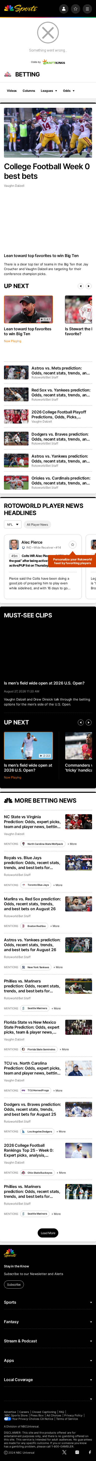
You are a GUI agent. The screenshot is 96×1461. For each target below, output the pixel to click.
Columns (29, 90)
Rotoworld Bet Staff (45, 377)
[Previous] (81, 286)
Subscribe (14, 1284)
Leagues (47, 90)
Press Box (37, 1415)
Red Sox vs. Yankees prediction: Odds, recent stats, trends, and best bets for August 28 (61, 392)
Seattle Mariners (37, 1008)
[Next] (89, 286)
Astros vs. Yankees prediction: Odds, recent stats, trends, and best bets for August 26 (32, 944)
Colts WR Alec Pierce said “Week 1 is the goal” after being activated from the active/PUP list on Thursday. (41, 560)
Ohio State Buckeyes (40, 1172)
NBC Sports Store (16, 1415)
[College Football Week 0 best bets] (48, 133)
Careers (24, 1412)
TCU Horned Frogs (38, 1090)
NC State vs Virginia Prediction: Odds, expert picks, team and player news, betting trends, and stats (32, 821)
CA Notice (46, 1419)
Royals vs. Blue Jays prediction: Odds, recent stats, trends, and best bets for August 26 (32, 862)
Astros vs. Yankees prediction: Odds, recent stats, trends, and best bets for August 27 (60, 458)
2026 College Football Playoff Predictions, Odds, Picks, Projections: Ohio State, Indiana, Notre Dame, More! (61, 414)
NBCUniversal (30, 1426)
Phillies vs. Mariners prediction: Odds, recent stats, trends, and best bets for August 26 (32, 986)
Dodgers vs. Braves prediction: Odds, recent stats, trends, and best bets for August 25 (32, 1109)
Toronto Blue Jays (38, 884)
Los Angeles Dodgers (40, 1131)
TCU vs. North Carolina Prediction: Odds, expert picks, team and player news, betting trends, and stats (32, 1068)
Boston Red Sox (37, 926)
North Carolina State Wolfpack (45, 843)
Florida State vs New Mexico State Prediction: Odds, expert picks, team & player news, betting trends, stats (31, 1027)
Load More (48, 1233)
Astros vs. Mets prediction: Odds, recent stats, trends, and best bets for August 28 (60, 370)
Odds (67, 90)
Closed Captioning (44, 1412)
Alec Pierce (31, 542)
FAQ (61, 1412)
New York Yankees (38, 967)
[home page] (20, 9)
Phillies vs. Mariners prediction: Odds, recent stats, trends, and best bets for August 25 (32, 1191)
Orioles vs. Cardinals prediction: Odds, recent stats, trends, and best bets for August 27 (61, 480)
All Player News (37, 524)
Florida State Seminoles (41, 1049)
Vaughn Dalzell (14, 185)
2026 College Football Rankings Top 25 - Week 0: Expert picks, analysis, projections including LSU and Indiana (31, 1150)
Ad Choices (54, 1415)
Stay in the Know (16, 1266)
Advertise (10, 1412)
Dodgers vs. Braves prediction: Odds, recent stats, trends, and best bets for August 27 (60, 437)
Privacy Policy (73, 1415)
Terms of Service (67, 1419)
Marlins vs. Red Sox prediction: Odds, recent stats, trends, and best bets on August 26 (32, 903)
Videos (12, 90)
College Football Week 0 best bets (47, 171)
